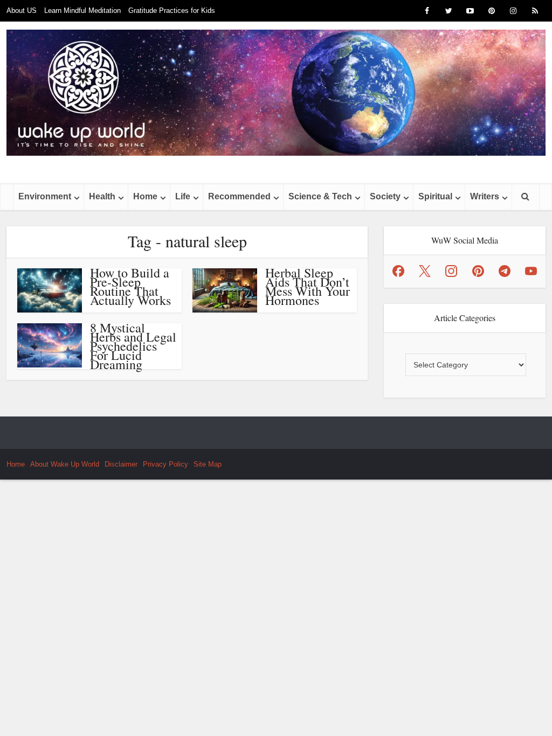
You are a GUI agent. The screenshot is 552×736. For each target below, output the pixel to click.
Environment (44, 196)
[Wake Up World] (276, 93)
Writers (484, 196)
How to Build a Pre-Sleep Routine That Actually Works (130, 286)
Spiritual (435, 196)
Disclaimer (121, 464)
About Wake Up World (64, 464)
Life (182, 196)
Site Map (208, 464)
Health (102, 196)
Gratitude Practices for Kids (171, 10)
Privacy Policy (165, 464)
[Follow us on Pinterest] (478, 271)
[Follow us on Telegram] (504, 271)
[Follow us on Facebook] (398, 271)
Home (145, 196)
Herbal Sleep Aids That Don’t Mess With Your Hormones (307, 286)
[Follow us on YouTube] (531, 271)
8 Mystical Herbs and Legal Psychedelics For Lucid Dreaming (133, 346)
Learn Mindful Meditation (82, 10)
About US (21, 10)
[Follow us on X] (425, 271)
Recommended (239, 196)
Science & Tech (320, 196)
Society (385, 196)
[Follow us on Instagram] (451, 271)
